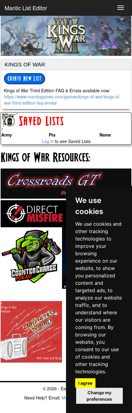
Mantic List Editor (26, 8)
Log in (48, 141)
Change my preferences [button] (99, 396)
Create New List (24, 79)
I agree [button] (85, 383)
